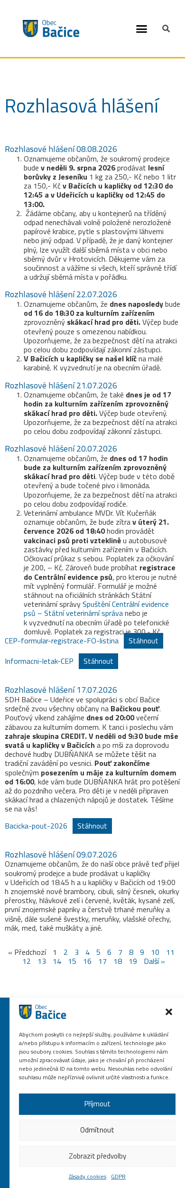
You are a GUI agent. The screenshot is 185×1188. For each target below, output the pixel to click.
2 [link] (66, 952)
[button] (142, 28)
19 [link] (133, 961)
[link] (42, 1016)
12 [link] (26, 961)
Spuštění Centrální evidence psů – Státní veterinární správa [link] (96, 608)
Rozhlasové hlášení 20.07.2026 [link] (61, 448)
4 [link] (87, 952)
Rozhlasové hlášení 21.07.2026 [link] (61, 385)
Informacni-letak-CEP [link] (39, 661)
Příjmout (97, 1103)
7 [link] (120, 952)
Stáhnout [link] (143, 640)
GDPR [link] (118, 1176)
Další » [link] (154, 961)
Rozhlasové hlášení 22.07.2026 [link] (61, 294)
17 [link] (102, 961)
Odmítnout (97, 1129)
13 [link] (41, 961)
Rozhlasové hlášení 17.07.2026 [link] (61, 689)
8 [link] (131, 952)
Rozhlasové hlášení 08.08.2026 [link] (61, 148)
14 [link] (57, 961)
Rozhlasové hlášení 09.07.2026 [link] (61, 854)
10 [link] (155, 952)
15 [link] (72, 961)
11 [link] (170, 952)
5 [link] (98, 952)
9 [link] (142, 952)
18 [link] (117, 961)
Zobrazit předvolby (97, 1155)
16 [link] (87, 961)
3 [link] (76, 952)
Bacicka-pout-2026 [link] (36, 825)
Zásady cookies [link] (87, 1176)
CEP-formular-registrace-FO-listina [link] (62, 640)
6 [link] (109, 952)
